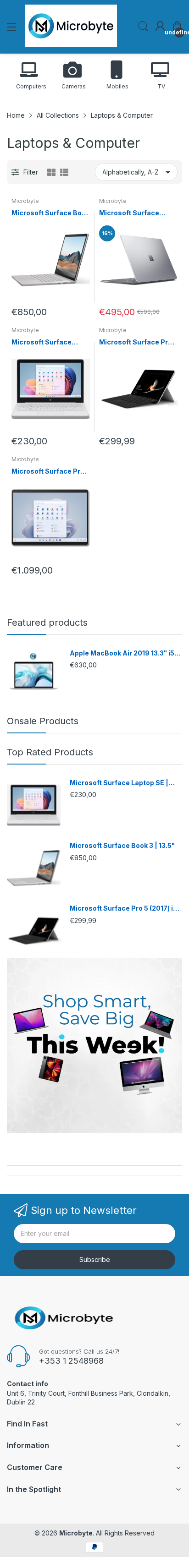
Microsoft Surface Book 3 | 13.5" (50, 213)
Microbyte (25, 200)
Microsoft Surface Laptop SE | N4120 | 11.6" (43, 342)
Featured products (47, 622)
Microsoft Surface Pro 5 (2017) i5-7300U (138, 342)
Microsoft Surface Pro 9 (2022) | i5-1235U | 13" (50, 471)
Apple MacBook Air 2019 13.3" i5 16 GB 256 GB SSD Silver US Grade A (125, 653)
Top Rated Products (50, 752)
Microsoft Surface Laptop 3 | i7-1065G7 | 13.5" (135, 213)
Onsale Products (42, 721)
